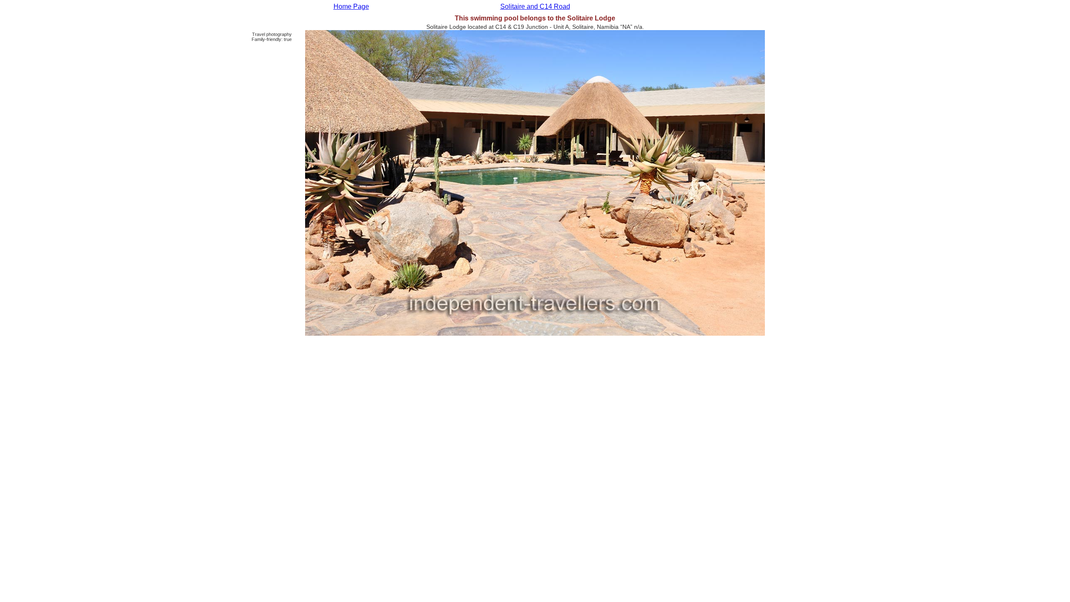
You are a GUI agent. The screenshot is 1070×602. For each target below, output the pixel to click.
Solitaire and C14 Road (535, 6)
